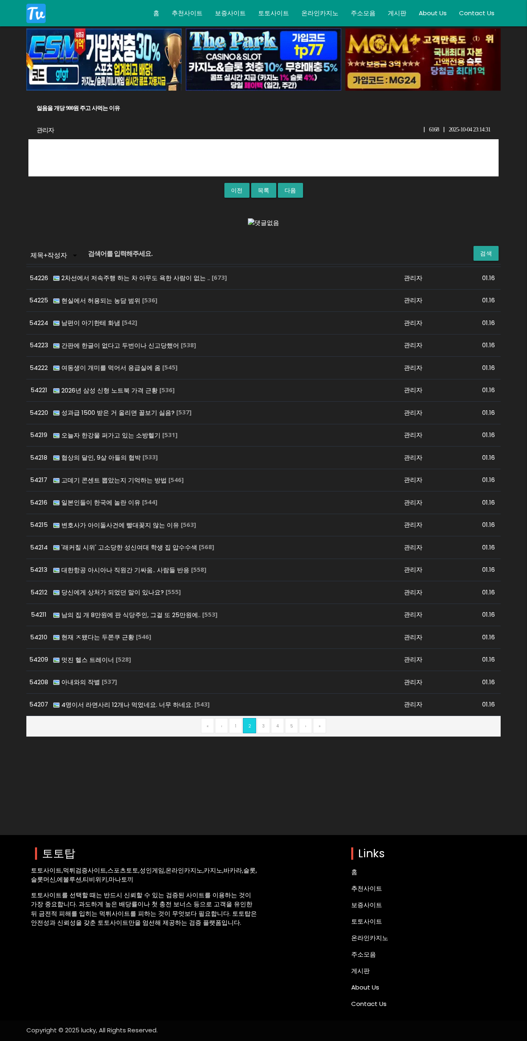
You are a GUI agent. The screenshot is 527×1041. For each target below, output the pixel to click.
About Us (433, 13)
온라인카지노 (319, 13)
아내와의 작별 (81, 682)
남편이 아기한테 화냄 (91, 322)
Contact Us (476, 13)
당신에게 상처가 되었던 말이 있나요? (113, 592)
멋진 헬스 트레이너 (88, 659)
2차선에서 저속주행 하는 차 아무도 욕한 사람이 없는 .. (136, 278)
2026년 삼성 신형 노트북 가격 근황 (110, 390)
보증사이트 (230, 13)
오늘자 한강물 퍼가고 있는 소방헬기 (111, 435)
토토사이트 (273, 13)
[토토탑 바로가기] (36, 13)
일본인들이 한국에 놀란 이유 (101, 502)
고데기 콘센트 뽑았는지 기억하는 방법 (114, 480)
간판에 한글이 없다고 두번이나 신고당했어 (121, 345)
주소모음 (363, 13)
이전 (237, 190)
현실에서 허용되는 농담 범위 (101, 300)
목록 (264, 190)
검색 (486, 253)
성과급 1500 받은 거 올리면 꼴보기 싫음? (118, 412)
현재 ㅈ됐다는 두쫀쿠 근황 (98, 637)
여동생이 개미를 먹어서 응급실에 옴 (111, 367)
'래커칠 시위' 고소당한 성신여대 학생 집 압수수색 (130, 547)
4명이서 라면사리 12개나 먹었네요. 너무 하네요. (127, 704)
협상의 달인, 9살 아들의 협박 (101, 457)
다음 (290, 190)
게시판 (397, 13)
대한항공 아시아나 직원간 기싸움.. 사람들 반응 (126, 570)
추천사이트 (187, 13)
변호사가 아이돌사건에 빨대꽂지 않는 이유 (121, 525)
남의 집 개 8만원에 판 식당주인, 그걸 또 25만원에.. (131, 615)
